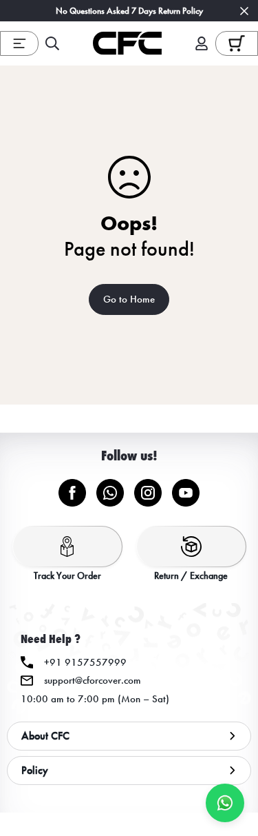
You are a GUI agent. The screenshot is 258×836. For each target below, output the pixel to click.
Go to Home (129, 299)
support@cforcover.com (92, 680)
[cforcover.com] (127, 43)
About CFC (45, 735)
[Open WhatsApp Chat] (225, 803)
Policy (34, 770)
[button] (236, 43)
